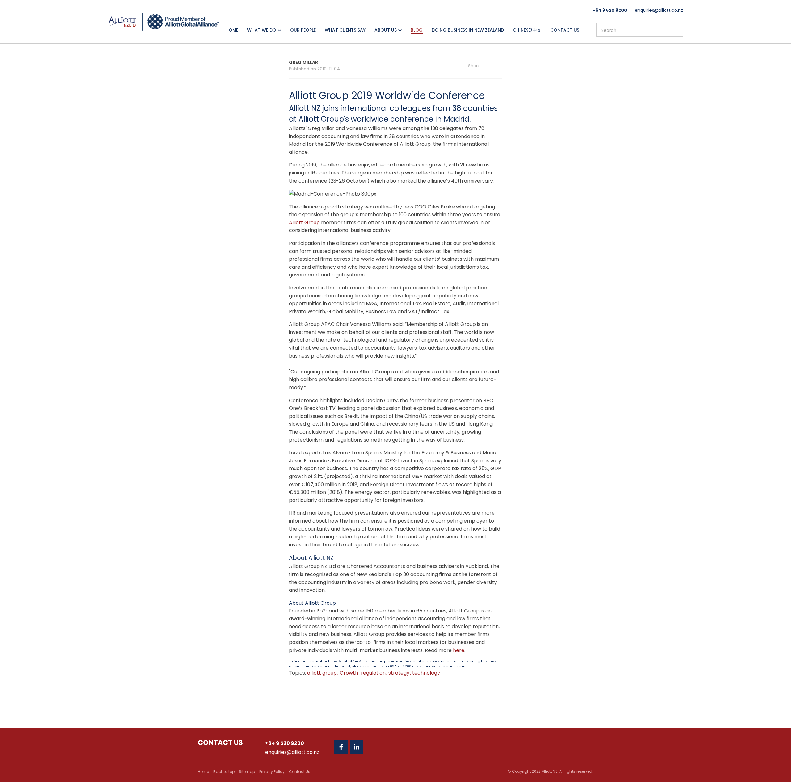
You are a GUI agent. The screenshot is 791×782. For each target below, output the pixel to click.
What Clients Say (345, 30)
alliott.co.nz (456, 666)
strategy (399, 672)
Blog (417, 30)
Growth (349, 672)
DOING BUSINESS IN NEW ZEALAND (468, 30)
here (458, 650)
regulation (374, 672)
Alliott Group (304, 222)
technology (426, 672)
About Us (385, 30)
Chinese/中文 (527, 30)
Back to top (224, 771)
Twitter (372, 747)
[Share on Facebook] (492, 66)
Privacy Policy (272, 771)
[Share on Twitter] (500, 65)
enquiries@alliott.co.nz (659, 10)
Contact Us (564, 30)
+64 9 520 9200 (610, 10)
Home (232, 30)
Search (675, 30)
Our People (303, 30)
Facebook (341, 747)
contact (372, 666)
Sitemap (247, 771)
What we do (261, 30)
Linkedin (356, 747)
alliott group (322, 672)
